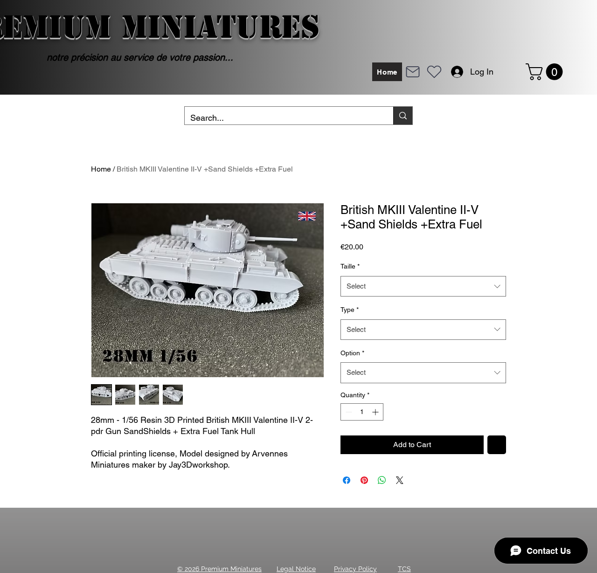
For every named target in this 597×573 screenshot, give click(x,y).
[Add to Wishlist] (496, 444)
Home (101, 169)
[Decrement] (348, 412)
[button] (546, 71)
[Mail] (412, 71)
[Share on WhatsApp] (382, 480)
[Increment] (376, 412)
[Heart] (434, 71)
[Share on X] (399, 480)
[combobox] (423, 286)
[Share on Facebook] (346, 480)
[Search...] (402, 115)
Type (349, 309)
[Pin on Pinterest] (364, 480)
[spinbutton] (362, 412)
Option (352, 353)
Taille (350, 266)
